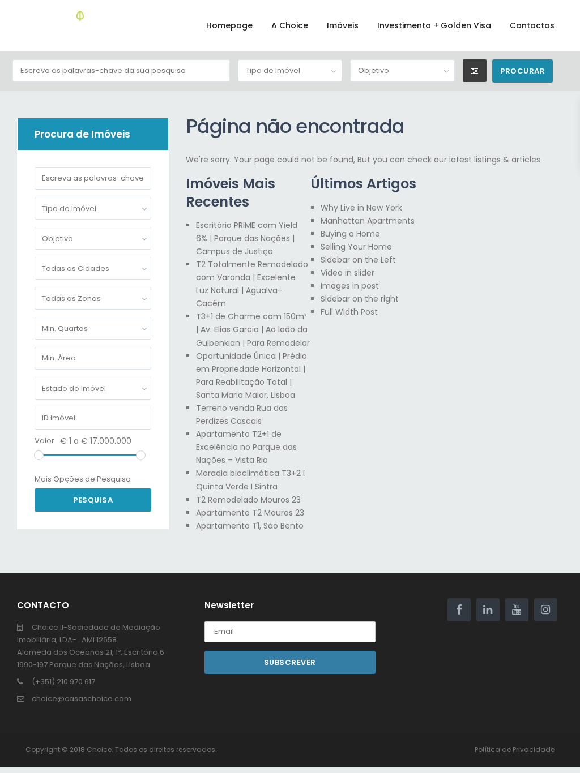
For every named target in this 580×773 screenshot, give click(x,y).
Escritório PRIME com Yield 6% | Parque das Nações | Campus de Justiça (246, 238)
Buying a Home (350, 233)
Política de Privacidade (515, 749)
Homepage (229, 25)
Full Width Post (349, 311)
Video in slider (347, 272)
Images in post (350, 285)
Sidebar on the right (360, 298)
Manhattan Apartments (368, 220)
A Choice (289, 25)
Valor (44, 440)
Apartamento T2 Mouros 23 (250, 512)
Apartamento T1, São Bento (250, 525)
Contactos (532, 25)
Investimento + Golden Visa (434, 25)
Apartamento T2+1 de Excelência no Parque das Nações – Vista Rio (246, 447)
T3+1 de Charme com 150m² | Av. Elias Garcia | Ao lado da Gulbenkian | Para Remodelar (253, 329)
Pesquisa (93, 500)
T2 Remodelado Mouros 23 (248, 499)
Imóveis (343, 25)
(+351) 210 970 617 (63, 681)
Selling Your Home (356, 246)
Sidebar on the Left (358, 259)
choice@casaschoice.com (81, 698)
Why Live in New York (361, 207)
